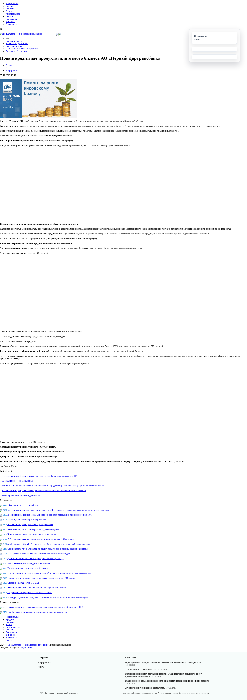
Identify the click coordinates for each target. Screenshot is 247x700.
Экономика (11, 19)
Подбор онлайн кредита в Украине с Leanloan (29, 592)
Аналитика (11, 24)
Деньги (9, 16)
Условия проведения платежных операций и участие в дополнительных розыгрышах (49, 573)
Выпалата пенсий (14, 41)
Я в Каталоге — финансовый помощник (28, 645)
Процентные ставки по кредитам (22, 48)
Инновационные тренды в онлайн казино (27, 568)
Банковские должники (17, 43)
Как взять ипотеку (15, 46)
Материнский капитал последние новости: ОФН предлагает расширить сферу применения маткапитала (53, 485)
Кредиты (10, 6)
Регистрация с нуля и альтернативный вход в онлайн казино (36, 587)
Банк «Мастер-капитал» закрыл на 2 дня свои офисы (33, 529)
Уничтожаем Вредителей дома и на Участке (28, 563)
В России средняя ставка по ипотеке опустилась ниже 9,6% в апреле (40, 539)
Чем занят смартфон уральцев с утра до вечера (30, 524)
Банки (9, 11)
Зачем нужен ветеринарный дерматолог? (22, 495)
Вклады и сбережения (16, 51)
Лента (9, 640)
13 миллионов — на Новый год (17, 481)
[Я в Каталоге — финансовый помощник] (21, 34)
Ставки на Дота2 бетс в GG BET (23, 583)
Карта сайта (26, 647)
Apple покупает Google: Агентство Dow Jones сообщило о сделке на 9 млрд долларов (48, 544)
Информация (12, 3)
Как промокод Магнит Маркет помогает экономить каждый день (39, 553)
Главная (9, 65)
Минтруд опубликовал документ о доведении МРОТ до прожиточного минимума (47, 597)
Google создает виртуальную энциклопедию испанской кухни (37, 612)
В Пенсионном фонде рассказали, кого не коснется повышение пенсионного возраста (44, 490)
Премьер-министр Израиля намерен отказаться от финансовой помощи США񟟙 (40, 476)
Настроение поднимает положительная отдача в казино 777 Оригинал (41, 578)
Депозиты (10, 8)
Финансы (10, 21)
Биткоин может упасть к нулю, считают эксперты (31, 534)
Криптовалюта (13, 14)
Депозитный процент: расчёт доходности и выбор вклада (35, 558)
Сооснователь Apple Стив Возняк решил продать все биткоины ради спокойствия (47, 549)
